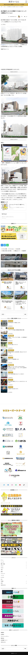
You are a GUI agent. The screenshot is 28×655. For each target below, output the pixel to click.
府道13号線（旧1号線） (7, 250)
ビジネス (2, 577)
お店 (2, 569)
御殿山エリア (17, 250)
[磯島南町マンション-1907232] (14, 34)
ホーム (2, 560)
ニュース (2, 562)
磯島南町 (24, 250)
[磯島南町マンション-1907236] (14, 152)
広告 (2, 583)
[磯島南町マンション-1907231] (14, 83)
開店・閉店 (3, 563)
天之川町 (18, 248)
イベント (2, 575)
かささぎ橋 (4, 248)
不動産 (2, 581)
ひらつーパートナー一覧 (5, 502)
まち (26, 16)
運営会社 (2, 638)
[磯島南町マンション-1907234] (14, 106)
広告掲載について (4, 640)
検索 (25, 314)
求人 (2, 579)
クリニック (3, 573)
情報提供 (2, 632)
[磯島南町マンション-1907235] (14, 175)
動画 (2, 571)
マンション (11, 248)
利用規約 (2, 634)
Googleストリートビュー (7, 44)
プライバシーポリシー (5, 636)
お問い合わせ (3, 585)
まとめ (2, 567)
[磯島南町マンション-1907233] (14, 128)
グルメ (2, 565)
